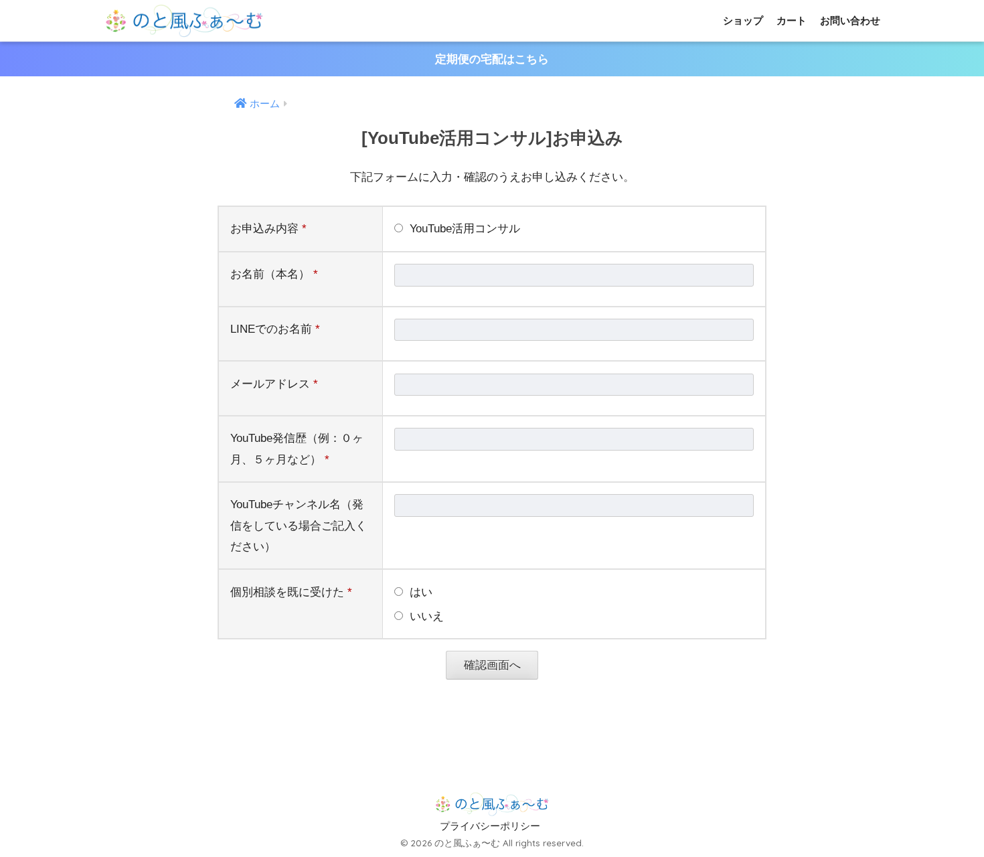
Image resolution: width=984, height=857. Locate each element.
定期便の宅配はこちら (492, 59)
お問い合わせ (850, 20)
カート (791, 20)
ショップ (743, 20)
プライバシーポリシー (490, 826)
